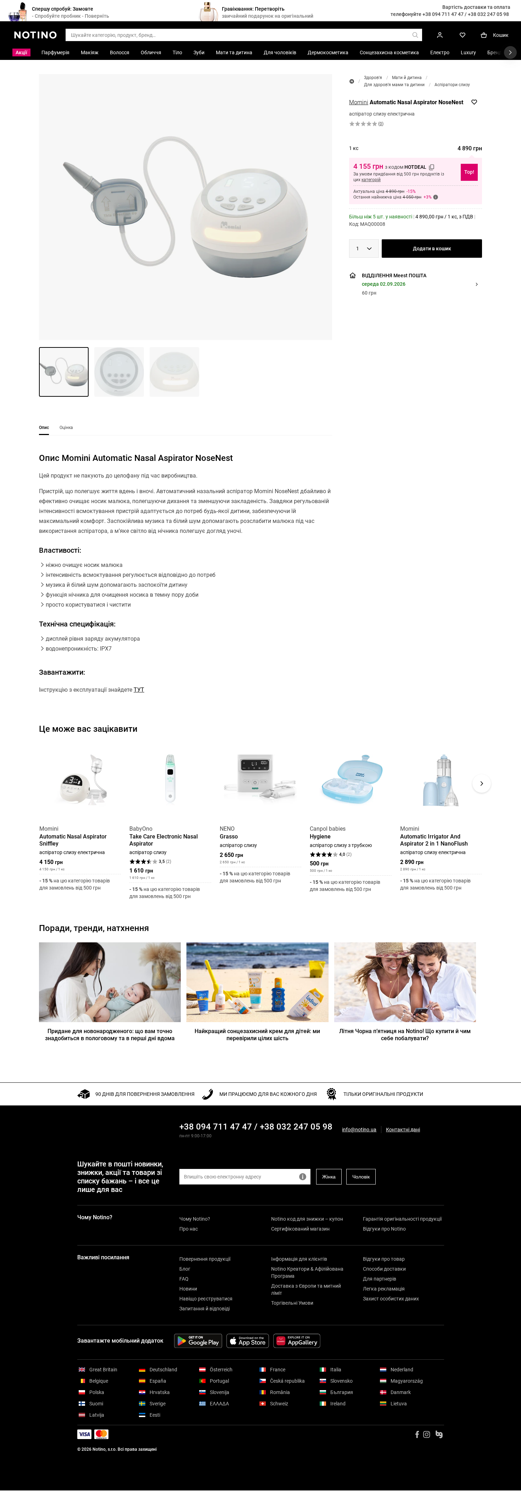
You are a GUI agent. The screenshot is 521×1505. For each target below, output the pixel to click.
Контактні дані (403, 1130)
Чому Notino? (194, 1219)
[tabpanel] (185, 586)
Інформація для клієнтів (299, 1259)
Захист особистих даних (391, 1298)
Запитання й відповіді (204, 1308)
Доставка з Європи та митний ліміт (306, 1289)
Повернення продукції (204, 1259)
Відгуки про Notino (384, 1229)
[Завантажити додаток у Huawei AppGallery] (296, 1341)
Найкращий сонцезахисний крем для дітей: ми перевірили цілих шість (257, 1035)
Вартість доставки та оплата (476, 7)
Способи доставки (384, 1269)
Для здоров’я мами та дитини (394, 84)
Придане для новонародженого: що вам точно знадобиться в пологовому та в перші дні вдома (110, 1035)
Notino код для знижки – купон (307, 1219)
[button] (185, 207)
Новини (188, 1289)
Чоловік (361, 1177)
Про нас (188, 1229)
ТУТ (139, 689)
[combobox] (364, 248)
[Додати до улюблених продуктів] (474, 102)
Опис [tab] (44, 427)
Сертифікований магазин (300, 1229)
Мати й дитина (407, 77)
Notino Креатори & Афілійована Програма (307, 1272)
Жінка (329, 1177)
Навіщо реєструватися (206, 1298)
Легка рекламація (384, 1289)
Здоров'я (373, 77)
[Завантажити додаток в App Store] (247, 1341)
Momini (358, 102)
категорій (371, 179)
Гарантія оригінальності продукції (402, 1219)
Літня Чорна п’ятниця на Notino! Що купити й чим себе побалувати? (405, 1035)
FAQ (184, 1279)
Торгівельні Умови (292, 1303)
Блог (184, 1269)
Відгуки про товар (384, 1259)
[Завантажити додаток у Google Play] (198, 1341)
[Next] (481, 783)
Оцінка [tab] (66, 427)
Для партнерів (379, 1279)
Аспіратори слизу (452, 84)
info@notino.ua (359, 1129)
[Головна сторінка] (351, 81)
